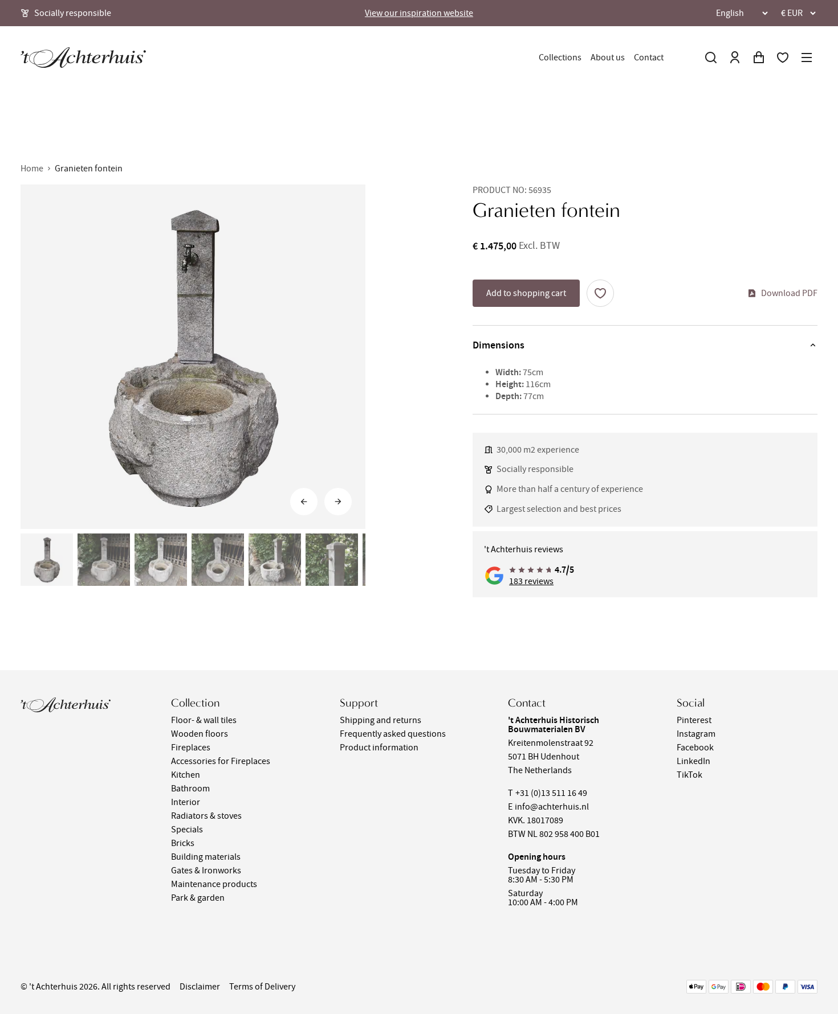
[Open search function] (711, 57)
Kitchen (185, 775)
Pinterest (694, 720)
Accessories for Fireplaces (220, 761)
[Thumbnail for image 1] (47, 559)
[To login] (735, 57)
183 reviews (531, 581)
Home (32, 168)
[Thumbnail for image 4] (218, 559)
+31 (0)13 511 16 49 (551, 793)
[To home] (83, 57)
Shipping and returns (380, 720)
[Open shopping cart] (759, 57)
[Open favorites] (783, 57)
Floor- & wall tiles (204, 720)
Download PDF (789, 293)
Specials (187, 829)
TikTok (689, 775)
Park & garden (198, 898)
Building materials (206, 857)
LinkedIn (693, 761)
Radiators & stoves (206, 816)
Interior (185, 802)
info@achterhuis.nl (552, 806)
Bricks (182, 843)
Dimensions (498, 345)
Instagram (696, 734)
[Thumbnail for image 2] (104, 559)
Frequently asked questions (393, 734)
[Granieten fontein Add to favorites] (600, 293)
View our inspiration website (419, 13)
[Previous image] (304, 501)
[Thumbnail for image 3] (161, 559)
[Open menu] (806, 57)
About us (608, 57)
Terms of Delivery (262, 986)
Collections (560, 57)
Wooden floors (199, 734)
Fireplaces (190, 747)
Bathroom (190, 788)
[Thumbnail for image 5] (275, 559)
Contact (649, 57)
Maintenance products (214, 884)
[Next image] (338, 501)
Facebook (695, 747)
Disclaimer (200, 986)
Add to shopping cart (526, 293)
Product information (379, 747)
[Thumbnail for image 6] (332, 559)
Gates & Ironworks (206, 870)
